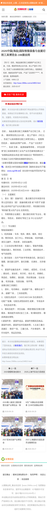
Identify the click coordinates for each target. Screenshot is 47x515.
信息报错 (25, 479)
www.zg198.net (13, 171)
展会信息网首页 (15, 17)
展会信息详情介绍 (14, 104)
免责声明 (33, 475)
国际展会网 (28, 466)
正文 (34, 17)
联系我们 (18, 345)
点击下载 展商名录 (15, 94)
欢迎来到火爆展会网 (29, 3)
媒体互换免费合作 (20, 475)
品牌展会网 (38, 466)
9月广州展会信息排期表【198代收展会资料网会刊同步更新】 (34, 405)
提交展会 (6, 475)
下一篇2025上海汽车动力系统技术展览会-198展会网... (34, 370)
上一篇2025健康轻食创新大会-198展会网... (12, 370)
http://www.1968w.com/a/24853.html (27, 83)
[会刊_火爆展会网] (23, 10)
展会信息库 (5, 466)
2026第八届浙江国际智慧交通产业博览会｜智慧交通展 (12, 405)
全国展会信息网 (17, 466)
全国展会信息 (27, 17)
